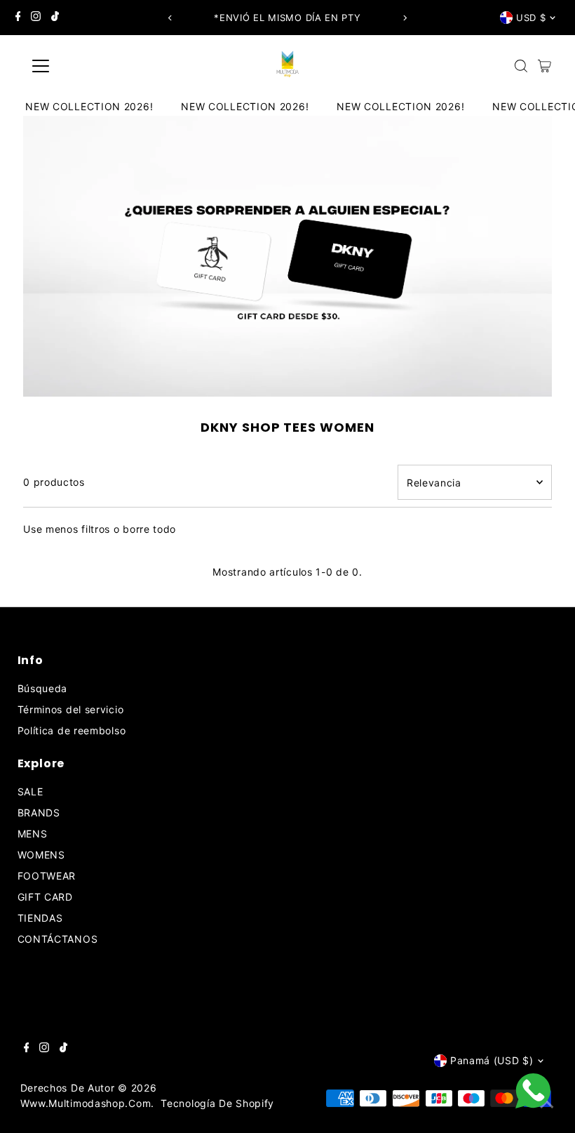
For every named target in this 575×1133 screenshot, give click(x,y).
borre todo (149, 529)
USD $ (531, 17)
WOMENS (41, 855)
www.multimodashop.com (85, 1103)
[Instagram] (35, 17)
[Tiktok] (55, 17)
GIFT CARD (45, 897)
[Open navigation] (86, 66)
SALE (30, 791)
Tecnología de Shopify (217, 1103)
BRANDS (39, 813)
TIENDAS (40, 918)
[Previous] (171, 18)
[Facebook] (18, 17)
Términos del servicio (71, 709)
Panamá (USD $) (492, 1060)
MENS (33, 834)
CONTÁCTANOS (58, 939)
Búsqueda (43, 688)
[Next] (404, 18)
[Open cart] (544, 66)
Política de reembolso (72, 730)
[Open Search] (521, 66)
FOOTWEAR (47, 876)
